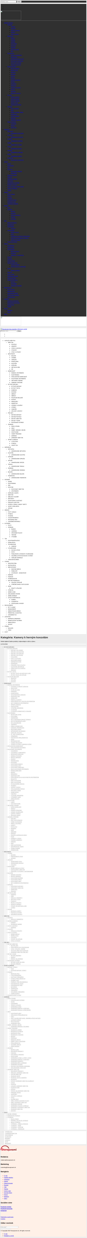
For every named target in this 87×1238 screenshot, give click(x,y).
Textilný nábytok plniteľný (19, 950)
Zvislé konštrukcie (12, 280)
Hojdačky (14, 1079)
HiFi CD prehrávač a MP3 (18, 721)
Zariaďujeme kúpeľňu (17, 141)
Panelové (13, 253)
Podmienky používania (7, 1217)
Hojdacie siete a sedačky (19, 1077)
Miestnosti (10, 36)
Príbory (13, 841)
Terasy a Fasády (16, 1005)
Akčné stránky (12, 1114)
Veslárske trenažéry (18, 992)
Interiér (6, 162)
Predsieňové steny (17, 856)
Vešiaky (13, 858)
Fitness (13, 125)
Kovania (13, 74)
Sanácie (13, 228)
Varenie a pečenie (16, 64)
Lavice (13, 1082)
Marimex (7, 1138)
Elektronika (14, 57)
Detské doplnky (15, 97)
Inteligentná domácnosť (17, 59)
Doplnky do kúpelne (17, 653)
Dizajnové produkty (17, 1051)
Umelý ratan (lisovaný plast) (20, 1100)
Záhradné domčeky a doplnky (20, 1008)
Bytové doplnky (11, 66)
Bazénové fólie (16, 1033)
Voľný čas (13, 127)
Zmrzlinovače (15, 798)
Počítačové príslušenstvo (19, 737)
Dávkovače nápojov (17, 754)
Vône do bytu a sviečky (18, 668)
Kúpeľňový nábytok (17, 888)
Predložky (13, 83)
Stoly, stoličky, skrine (18, 949)
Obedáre (13, 831)
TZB (5, 221)
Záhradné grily (15, 1023)
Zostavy (13, 1110)
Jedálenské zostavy (17, 863)
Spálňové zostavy (16, 914)
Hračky (13, 957)
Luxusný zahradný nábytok (19, 1086)
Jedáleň (13, 42)
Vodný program (15, 116)
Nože (12, 830)
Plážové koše (15, 1087)
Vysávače (14, 709)
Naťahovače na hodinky (18, 731)
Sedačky (13, 28)
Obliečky (13, 678)
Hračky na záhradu (17, 959)
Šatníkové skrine (16, 924)
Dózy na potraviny (16, 820)
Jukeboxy (14, 724)
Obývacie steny (16, 899)
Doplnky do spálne (17, 655)
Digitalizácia (10, 247)
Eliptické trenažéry (17, 977)
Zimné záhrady (11, 278)
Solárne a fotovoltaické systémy (20, 238)
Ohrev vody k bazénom (18, 1041)
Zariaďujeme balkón (16, 156)
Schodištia (14, 283)
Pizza (12, 836)
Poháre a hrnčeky (16, 840)
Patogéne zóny (11, 202)
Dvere (9, 163)
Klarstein (8, 1136)
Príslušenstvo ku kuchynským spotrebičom (25, 777)
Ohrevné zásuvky (16, 732)
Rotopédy (14, 987)
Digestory (14, 688)
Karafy (13, 825)
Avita (6, 1141)
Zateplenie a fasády (16, 285)
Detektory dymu (16, 714)
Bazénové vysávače (17, 1034)
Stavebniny (14, 1003)
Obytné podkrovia (12, 262)
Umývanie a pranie (16, 62)
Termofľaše (14, 850)
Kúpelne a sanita (12, 175)
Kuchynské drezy (16, 879)
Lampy (13, 802)
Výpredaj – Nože (16, 1125)
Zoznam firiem (8, 1192)
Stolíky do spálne (16, 939)
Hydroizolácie (11, 261)
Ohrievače (14, 698)
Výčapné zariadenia (17, 708)
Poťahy (13, 82)
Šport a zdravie (11, 122)
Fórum (6, 308)
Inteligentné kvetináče (18, 747)
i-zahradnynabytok (11, 1133)
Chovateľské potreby (18, 1000)
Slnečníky (14, 1094)
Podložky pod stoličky (18, 665)
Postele (13, 26)
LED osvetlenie (15, 803)
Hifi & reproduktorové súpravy (21, 719)
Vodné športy (15, 993)
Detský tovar (14, 103)
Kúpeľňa (13, 47)
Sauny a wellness (12, 188)
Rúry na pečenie (16, 780)
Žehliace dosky (16, 815)
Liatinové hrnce (16, 1020)
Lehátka (13, 1084)
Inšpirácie (6, 129)
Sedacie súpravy (16, 904)
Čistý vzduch (11, 194)
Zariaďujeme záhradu (17, 152)
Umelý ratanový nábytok (19, 1102)
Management (11, 291)
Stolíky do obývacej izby (19, 906)
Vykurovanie (10, 230)
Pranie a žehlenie (16, 810)
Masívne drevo (15, 251)
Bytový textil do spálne (18, 675)
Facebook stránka (6, 1207)
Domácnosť (10, 53)
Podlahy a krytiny (12, 184)
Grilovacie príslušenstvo (19, 1015)
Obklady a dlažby (12, 179)
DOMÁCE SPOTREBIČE (13, 685)
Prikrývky (13, 85)
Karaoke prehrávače (17, 727)
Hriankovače (15, 760)
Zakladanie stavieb (12, 276)
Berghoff (8, 1143)
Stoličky (13, 32)
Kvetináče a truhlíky (17, 1054)
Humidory (14, 691)
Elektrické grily (16, 1013)
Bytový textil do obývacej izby (21, 673)
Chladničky (14, 751)
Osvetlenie (14, 114)
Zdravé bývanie (8, 1183)
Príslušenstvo (15, 1043)
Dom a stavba (15, 108)
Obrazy (13, 76)
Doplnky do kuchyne (17, 652)
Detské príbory (16, 964)
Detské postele (15, 99)
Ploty (8, 207)
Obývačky (10, 181)
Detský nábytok (15, 101)
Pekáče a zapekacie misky (19, 835)
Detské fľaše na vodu (18, 962)
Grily (12, 110)
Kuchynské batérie (17, 878)
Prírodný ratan (16, 1092)
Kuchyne (9, 169)
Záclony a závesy (16, 93)
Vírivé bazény (15, 1046)
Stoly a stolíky (15, 34)
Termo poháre (15, 848)
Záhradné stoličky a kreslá (19, 1105)
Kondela (7, 1140)
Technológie (10, 226)
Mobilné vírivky (16, 1039)
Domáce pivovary (16, 756)
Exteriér (6, 205)
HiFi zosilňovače (16, 723)
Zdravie (6, 192)
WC (12, 51)
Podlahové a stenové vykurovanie (20, 236)
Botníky (13, 855)
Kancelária (14, 43)
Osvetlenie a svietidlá (13, 183)
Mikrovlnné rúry (16, 770)
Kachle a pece (15, 232)
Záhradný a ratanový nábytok (20, 1107)
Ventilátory (15, 706)
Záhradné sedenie (16, 1104)
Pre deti (9, 95)
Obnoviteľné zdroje (12, 293)
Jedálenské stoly (16, 861)
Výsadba (13, 219)
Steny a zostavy (15, 30)
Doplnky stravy (12, 967)
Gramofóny (14, 718)
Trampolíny (14, 988)
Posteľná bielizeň (15, 80)
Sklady (9, 306)
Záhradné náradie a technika (20, 1026)
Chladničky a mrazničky (18, 752)
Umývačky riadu (16, 790)
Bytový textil (14, 70)
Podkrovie (10, 158)
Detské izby (14, 945)
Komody (13, 922)
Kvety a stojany (16, 658)
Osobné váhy (15, 980)
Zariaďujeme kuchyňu (17, 137)
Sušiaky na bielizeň (17, 812)
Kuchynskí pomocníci (17, 767)
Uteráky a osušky (16, 87)
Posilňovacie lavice (17, 983)
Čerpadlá (14, 1038)
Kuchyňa (13, 45)
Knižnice (13, 894)
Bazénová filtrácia (17, 1031)
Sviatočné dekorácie (17, 666)
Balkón (13, 38)
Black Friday (15, 1119)
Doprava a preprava (13, 301)
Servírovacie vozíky (17, 846)
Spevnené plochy (15, 215)
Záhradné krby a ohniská (19, 1063)
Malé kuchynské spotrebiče (20, 769)
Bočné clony (15, 1049)
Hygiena (9, 198)
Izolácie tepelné (15, 264)
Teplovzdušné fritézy (18, 789)
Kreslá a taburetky (17, 919)
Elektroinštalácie (12, 222)
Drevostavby (11, 249)
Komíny (13, 282)
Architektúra (10, 245)
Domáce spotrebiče (16, 55)
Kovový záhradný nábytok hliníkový (22, 1081)
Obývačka (10, 131)
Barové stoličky (16, 874)
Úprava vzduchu (16, 704)
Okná (9, 268)
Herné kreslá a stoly (17, 868)
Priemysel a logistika (13, 295)
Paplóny (13, 680)
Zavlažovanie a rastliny (18, 1067)
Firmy (9, 312)
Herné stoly (15, 935)
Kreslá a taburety (16, 897)
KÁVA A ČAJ (14, 826)
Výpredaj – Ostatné (17, 1127)
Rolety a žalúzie (15, 270)
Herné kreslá (15, 934)
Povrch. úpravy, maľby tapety (15, 186)
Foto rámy (14, 657)
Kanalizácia (10, 224)
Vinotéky (14, 793)
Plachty (13, 681)
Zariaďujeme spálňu (16, 144)
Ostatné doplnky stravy (18, 970)
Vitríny (13, 907)
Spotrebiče (14, 173)
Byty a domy (11, 289)
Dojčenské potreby (16, 104)
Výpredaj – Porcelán (17, 1129)
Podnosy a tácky (16, 838)
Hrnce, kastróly (16, 823)
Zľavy (5, 314)
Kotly (12, 234)
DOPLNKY (13, 818)
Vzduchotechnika (12, 242)
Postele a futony (16, 912)
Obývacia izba (15, 49)
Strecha (9, 272)
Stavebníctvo (11, 297)
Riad (12, 843)
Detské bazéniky (16, 955)
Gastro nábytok (16, 1074)
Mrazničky (14, 774)
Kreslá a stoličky (16, 931)
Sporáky (13, 785)
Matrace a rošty (16, 911)
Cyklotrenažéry (16, 975)
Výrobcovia (8, 1131)
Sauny (13, 1001)
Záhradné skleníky (17, 1064)
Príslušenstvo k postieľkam (20, 947)
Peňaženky (14, 663)
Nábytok (9, 24)
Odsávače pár (15, 696)
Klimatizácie (15, 693)
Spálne (9, 190)
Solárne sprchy (16, 1044)
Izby (8, 167)
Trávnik (13, 217)
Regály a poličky (16, 902)
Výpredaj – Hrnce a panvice (19, 1124)
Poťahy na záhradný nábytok (20, 1091)
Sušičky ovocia (15, 787)
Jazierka (13, 213)
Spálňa (9, 142)
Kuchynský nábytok (16, 171)
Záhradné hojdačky (17, 1061)
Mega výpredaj (15, 1122)
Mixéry (13, 772)
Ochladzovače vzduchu (18, 694)
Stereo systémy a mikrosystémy (21, 744)
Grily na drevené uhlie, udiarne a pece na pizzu (25, 1018)
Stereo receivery (16, 742)
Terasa (9, 146)
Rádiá (12, 739)
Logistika (6, 299)
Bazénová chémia (16, 1030)
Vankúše (13, 91)
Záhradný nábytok (16, 120)
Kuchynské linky (16, 881)
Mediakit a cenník (9, 1235)
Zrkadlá (13, 670)
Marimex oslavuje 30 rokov (19, 1120)
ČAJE (12, 968)
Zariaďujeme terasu (16, 148)
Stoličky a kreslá (16, 1096)
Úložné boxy (15, 1099)
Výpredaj (10, 1117)
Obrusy (13, 78)
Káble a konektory (17, 726)
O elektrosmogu (11, 200)
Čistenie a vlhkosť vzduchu (19, 686)
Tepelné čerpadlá (15, 240)
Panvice (13, 833)
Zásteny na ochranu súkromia (20, 1066)
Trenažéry (14, 990)
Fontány (13, 1053)
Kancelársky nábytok (18, 869)
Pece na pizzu (15, 1021)
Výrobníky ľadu (16, 797)
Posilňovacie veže (16, 985)
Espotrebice (9, 1135)
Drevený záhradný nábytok (19, 1072)
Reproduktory (15, 741)
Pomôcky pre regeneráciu (19, 982)
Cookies (3, 1219)
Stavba (6, 243)
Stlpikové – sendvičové (17, 255)
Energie (9, 257)
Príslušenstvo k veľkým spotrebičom (23, 701)
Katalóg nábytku (8, 23)
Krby (12, 896)
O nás (5, 1175)
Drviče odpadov (16, 757)
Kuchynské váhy (16, 765)
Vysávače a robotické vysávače (21, 711)
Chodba (13, 40)
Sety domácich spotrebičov (20, 703)
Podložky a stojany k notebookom (22, 871)
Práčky (13, 808)
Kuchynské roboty (17, 764)
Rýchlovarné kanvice (17, 784)
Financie (9, 259)
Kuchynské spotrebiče (17, 61)
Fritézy (13, 759)
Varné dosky (15, 792)
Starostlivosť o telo (14, 995)
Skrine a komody (12, 921)
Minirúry (13, 828)
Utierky (13, 89)
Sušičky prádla (16, 813)
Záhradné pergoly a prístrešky (21, 1010)
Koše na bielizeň (16, 807)
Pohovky (13, 901)
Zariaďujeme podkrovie (17, 160)
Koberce (13, 72)
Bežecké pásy (15, 973)
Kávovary (14, 762)
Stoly (12, 1097)
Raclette (14, 779)
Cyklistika (13, 123)
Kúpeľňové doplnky (17, 886)
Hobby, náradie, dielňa (17, 112)
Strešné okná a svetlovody (18, 266)
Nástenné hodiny (16, 660)
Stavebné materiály (12, 203)
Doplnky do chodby (17, 650)
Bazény (13, 211)
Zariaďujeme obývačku (17, 133)
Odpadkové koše (16, 661)
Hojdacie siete (15, 1076)
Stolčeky (14, 937)
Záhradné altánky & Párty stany (21, 1058)
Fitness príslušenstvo (18, 978)
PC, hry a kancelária (17, 734)
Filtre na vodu (15, 690)
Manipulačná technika (13, 302)
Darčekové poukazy (13, 1115)
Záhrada (9, 106)
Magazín (9, 310)
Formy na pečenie (16, 822)
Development (7, 287)
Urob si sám (10, 274)
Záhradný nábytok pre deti (19, 952)
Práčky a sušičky (16, 699)
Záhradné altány (16, 1006)
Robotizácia (10, 304)
